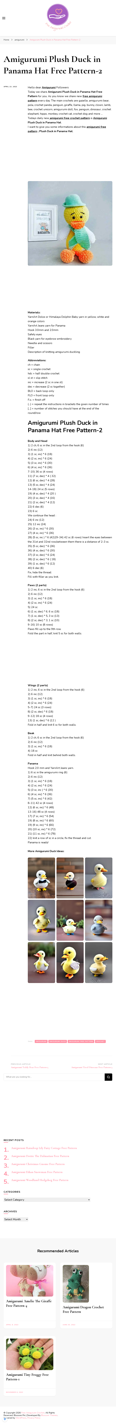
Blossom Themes (49, 1415)
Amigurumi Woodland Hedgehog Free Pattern (39, 1180)
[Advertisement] (70, 159)
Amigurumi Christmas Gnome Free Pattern (38, 1164)
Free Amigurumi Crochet (32, 1412)
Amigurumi (100, 118)
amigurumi (41, 1041)
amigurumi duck (57, 1041)
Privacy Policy (33, 1417)
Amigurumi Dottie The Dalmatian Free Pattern (40, 1156)
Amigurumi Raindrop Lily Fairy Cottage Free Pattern (44, 1148)
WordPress (21, 1417)
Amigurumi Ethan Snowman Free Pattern (37, 1172)
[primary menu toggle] (3, 18)
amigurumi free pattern (81, 1041)
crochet (100, 1041)
